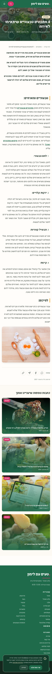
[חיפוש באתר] (11, 3)
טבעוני (23, 602)
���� (46, 626)
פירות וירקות (20, 616)
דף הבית (47, 47)
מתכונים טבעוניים (25, 108)
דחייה (24, 667)
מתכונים (46, 17)
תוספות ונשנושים (19, 622)
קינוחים (22, 619)
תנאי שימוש (46, 646)
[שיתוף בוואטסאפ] (42, 373)
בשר (23, 599)
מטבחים (47, 609)
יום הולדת (46, 606)
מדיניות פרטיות (45, 643)
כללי (23, 606)
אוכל (48, 596)
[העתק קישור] (23, 373)
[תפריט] (4, 3)
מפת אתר (46, 653)
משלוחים (47, 612)
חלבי (48, 602)
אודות (48, 636)
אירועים (22, 596)
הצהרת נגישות (45, 649)
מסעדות (22, 609)
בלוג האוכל (46, 599)
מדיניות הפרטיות (18, 662)
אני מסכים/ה (35, 667)
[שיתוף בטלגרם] (29, 373)
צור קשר (47, 639)
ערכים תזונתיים (45, 616)
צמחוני (47, 619)
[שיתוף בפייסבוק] (35, 373)
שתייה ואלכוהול (44, 622)
